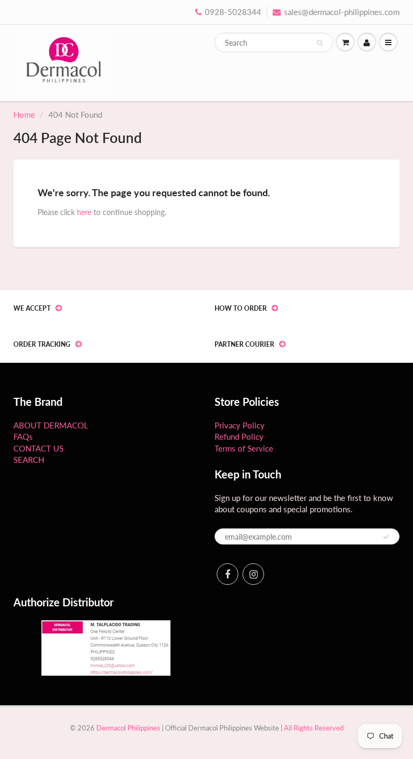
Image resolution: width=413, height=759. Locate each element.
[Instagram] (253, 574)
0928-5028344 (233, 12)
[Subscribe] (386, 537)
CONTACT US (38, 448)
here (84, 212)
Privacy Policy (240, 425)
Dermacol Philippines (128, 728)
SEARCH (28, 459)
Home (24, 114)
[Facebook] (227, 574)
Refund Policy (239, 436)
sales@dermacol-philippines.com (342, 12)
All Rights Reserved (314, 728)
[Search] (319, 43)
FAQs (23, 436)
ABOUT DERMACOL (50, 425)
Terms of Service (244, 448)
